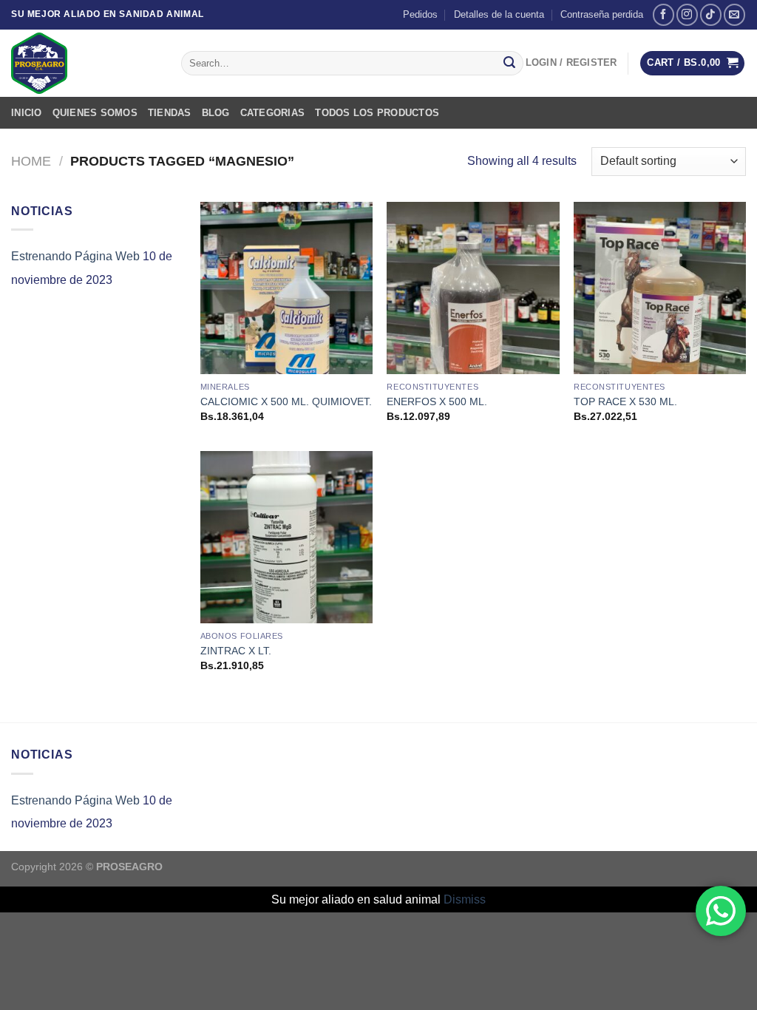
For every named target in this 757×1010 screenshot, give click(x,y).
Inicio (26, 112)
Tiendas (169, 112)
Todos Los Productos (377, 112)
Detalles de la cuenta (499, 14)
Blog (216, 112)
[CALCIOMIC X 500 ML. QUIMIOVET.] (286, 288)
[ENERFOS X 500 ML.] (473, 288)
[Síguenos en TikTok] (711, 14)
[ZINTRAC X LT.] (286, 537)
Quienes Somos (95, 112)
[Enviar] (509, 63)
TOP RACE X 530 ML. (625, 401)
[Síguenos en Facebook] (663, 14)
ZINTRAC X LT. (235, 651)
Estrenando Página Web (75, 256)
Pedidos (420, 14)
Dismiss (465, 899)
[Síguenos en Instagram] (687, 14)
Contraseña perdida (601, 14)
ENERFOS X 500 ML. (437, 401)
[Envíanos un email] (734, 14)
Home (31, 161)
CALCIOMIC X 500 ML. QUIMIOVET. (286, 401)
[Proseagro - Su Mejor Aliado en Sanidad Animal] (85, 63)
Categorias (272, 112)
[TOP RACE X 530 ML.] (660, 288)
